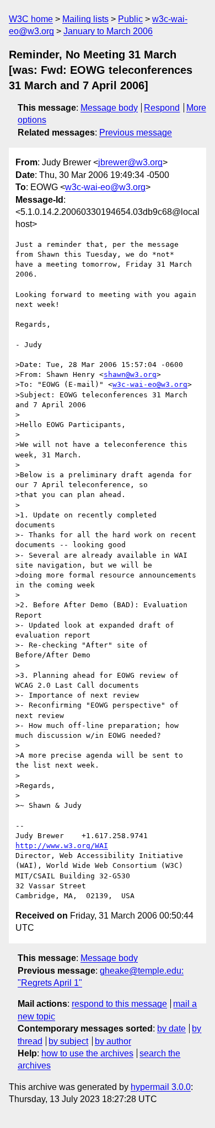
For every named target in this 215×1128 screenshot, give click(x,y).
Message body (109, 107)
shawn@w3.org (130, 374)
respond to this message (119, 1003)
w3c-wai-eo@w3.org (105, 187)
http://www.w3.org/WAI (61, 845)
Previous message (135, 132)
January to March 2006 (108, 31)
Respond (162, 107)
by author (113, 1041)
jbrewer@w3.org (130, 162)
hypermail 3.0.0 (161, 1087)
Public (130, 19)
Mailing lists (85, 19)
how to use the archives (87, 1053)
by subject (68, 1041)
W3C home (31, 19)
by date (171, 1028)
